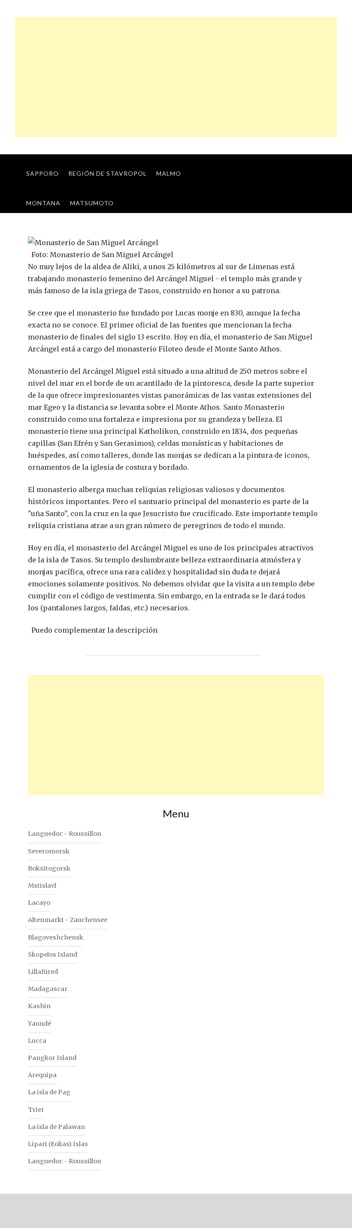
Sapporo (42, 173)
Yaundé (39, 1023)
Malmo (168, 173)
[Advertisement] (176, 77)
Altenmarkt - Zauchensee (67, 920)
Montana (43, 203)
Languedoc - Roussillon (64, 834)
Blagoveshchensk (55, 937)
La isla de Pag (49, 1092)
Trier (36, 1110)
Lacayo (39, 903)
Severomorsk (49, 851)
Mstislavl (42, 885)
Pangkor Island (52, 1058)
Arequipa (42, 1075)
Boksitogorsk (49, 868)
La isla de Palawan (56, 1127)
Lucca (37, 1041)
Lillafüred (43, 972)
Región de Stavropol (107, 173)
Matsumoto (92, 203)
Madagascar (47, 989)
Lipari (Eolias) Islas (58, 1144)
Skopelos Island (52, 954)
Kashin (39, 1006)
